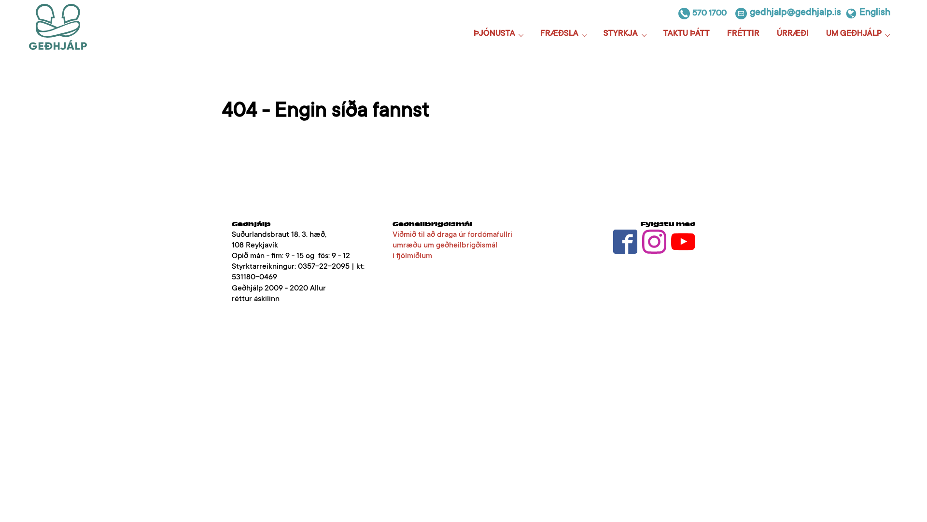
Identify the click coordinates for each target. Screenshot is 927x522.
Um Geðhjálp (854, 34)
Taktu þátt (686, 34)
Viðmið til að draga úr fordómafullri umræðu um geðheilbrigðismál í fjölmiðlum (452, 246)
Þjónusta (494, 34)
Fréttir (743, 34)
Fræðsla (559, 34)
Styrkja (621, 34)
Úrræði (793, 34)
